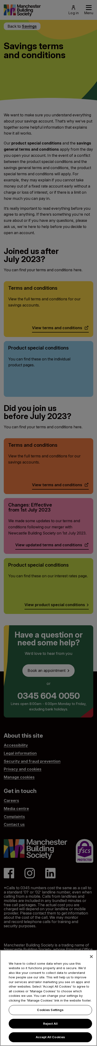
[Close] (91, 956)
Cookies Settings (50, 1010)
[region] (48, 998)
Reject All (50, 1023)
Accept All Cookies (50, 1037)
